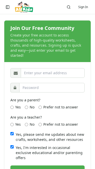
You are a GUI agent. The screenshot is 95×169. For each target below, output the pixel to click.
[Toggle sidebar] (7, 7)
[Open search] (68, 7)
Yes (18, 107)
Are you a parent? (25, 100)
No (32, 107)
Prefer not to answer (60, 107)
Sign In (83, 7)
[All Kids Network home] (24, 7)
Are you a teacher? (26, 117)
